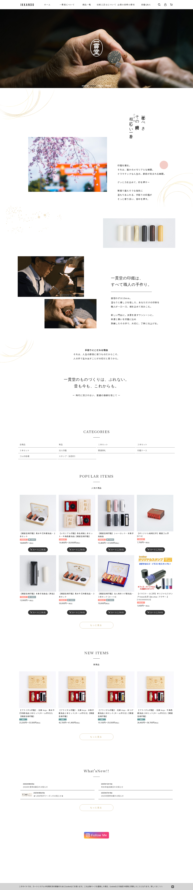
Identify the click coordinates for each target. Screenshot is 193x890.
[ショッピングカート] (171, 4)
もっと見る (96, 625)
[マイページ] (165, 4)
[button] (159, 4)
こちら (160, 887)
